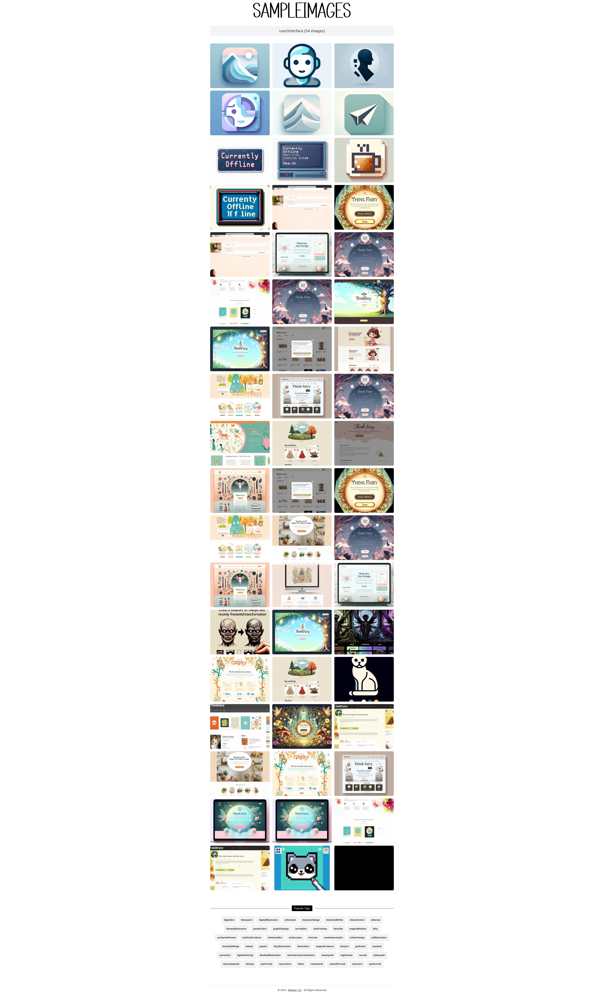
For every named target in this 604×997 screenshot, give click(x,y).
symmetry (224, 955)
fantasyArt (246, 919)
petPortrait (375, 963)
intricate (312, 937)
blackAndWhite (334, 919)
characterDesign (311, 919)
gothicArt (360, 946)
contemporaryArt (333, 937)
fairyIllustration (282, 946)
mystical (376, 946)
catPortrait (266, 963)
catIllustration (379, 937)
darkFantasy (320, 928)
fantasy (250, 963)
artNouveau (295, 937)
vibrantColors (357, 919)
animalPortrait (337, 963)
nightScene (346, 955)
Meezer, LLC (295, 990)
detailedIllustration (270, 955)
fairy (375, 928)
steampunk (327, 955)
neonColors (285, 963)
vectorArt (357, 963)
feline (301, 963)
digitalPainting (245, 955)
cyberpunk (379, 955)
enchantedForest (226, 937)
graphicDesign (281, 928)
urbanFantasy (357, 937)
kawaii (249, 946)
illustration (303, 946)
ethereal (375, 919)
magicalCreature (325, 946)
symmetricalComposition (301, 955)
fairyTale (338, 928)
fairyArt (344, 946)
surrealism (301, 928)
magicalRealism (357, 928)
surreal (363, 955)
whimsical (290, 919)
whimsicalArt (275, 937)
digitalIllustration (268, 919)
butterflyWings (231, 946)
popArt (263, 946)
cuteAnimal (316, 963)
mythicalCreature (251, 937)
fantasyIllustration (236, 928)
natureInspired (231, 963)
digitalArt (229, 919)
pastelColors (260, 928)
